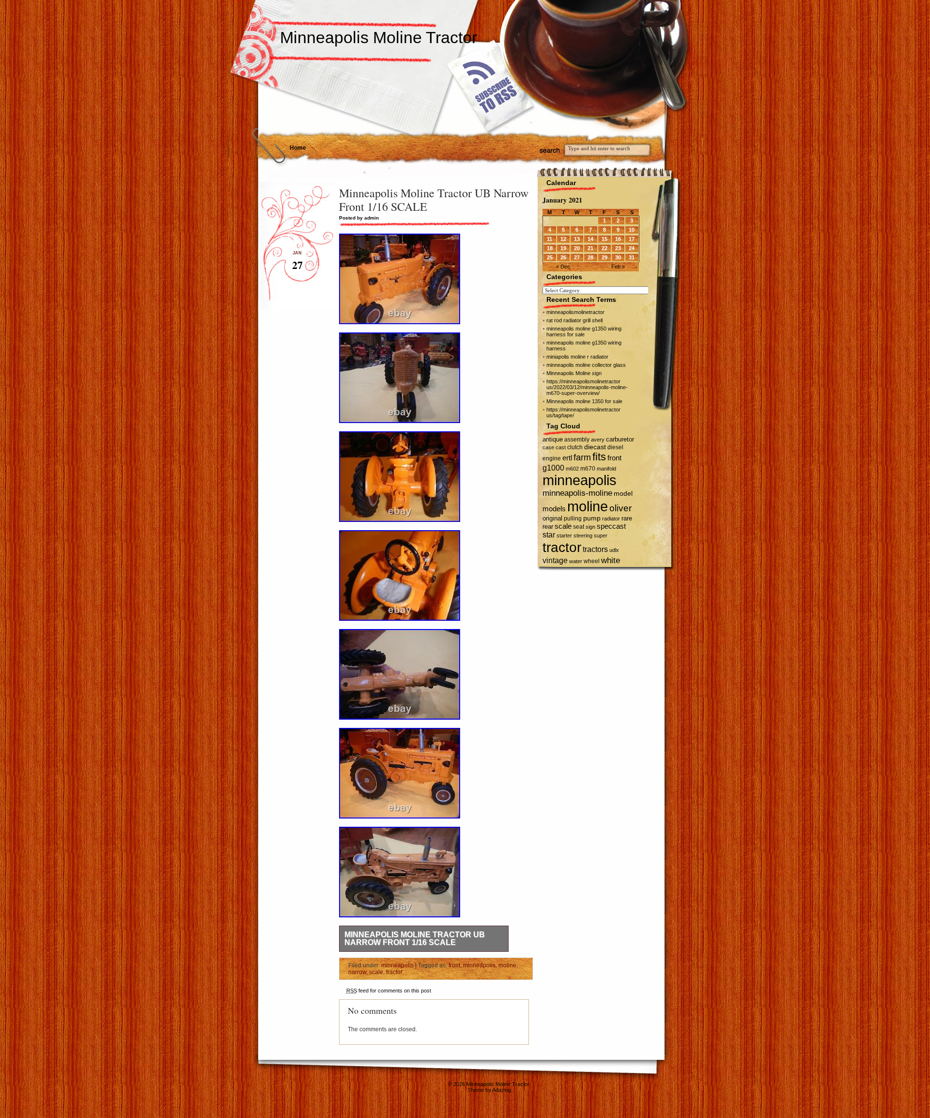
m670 (587, 468)
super (600, 535)
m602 (572, 469)
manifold (606, 469)
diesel (615, 447)
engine (551, 458)
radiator (611, 518)
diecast (595, 447)
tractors (595, 549)
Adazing (501, 1090)
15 (604, 239)
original (552, 518)
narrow (357, 972)
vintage (555, 560)
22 (604, 248)
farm (582, 457)
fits (599, 457)
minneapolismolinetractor (575, 312)
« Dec (563, 266)
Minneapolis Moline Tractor (378, 37)
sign (590, 527)
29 (604, 257)
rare (626, 518)
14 (590, 239)
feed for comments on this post (388, 990)
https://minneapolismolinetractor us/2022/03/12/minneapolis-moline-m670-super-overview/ (587, 387)
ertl (567, 458)
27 (577, 257)
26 (563, 257)
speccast (611, 526)
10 (632, 230)
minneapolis (397, 965)
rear (547, 526)
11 (549, 239)
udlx (614, 550)
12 (563, 239)
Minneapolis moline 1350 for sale (584, 401)
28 (590, 257)
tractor (394, 972)
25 (550, 257)
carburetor (620, 439)
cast (561, 447)
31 (632, 257)
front (454, 965)
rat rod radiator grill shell (574, 320)
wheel (592, 561)
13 (577, 239)
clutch (575, 447)
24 (632, 248)
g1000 (553, 467)
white (610, 560)
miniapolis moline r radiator (577, 357)
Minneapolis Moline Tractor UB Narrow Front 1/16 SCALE (414, 938)
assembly (576, 439)
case (548, 447)
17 (632, 239)
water (575, 561)
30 (618, 257)
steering (583, 535)
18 (550, 248)
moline (507, 965)
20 (577, 248)
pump (592, 518)
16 (618, 239)
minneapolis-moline (577, 493)
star (548, 534)
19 (563, 248)
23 (618, 248)
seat (578, 526)
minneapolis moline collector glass (586, 365)
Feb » (618, 266)
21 (590, 248)
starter (564, 535)
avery (597, 439)
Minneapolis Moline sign (574, 373)
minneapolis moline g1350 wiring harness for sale (583, 331)
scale (376, 972)
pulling (573, 518)
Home (298, 147)
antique (552, 439)
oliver (620, 508)
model (623, 493)
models (554, 508)
